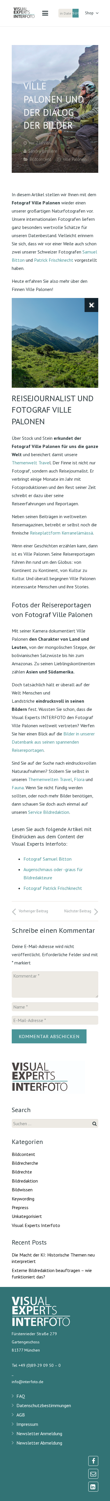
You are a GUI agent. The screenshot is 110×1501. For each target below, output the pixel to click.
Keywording (23, 1199)
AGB (20, 1415)
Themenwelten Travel (50, 779)
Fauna (18, 787)
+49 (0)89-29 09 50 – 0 (39, 1365)
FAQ (20, 1396)
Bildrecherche (25, 1163)
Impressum (27, 1424)
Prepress (20, 1207)
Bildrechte (22, 1172)
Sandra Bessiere (42, 151)
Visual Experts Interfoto (36, 1225)
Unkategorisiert (27, 1216)
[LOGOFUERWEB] (27, 13)
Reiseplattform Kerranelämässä (61, 533)
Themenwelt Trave (30, 463)
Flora (79, 779)
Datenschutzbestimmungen (43, 1405)
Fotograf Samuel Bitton (47, 859)
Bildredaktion (25, 1181)
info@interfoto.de (27, 1381)
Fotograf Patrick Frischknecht (52, 888)
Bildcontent (40, 159)
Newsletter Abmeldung (39, 1443)
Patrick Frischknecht (54, 260)
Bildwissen (22, 1189)
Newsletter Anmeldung (39, 1433)
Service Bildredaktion (48, 812)
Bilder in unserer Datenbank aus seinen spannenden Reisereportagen (53, 742)
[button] (45, 13)
